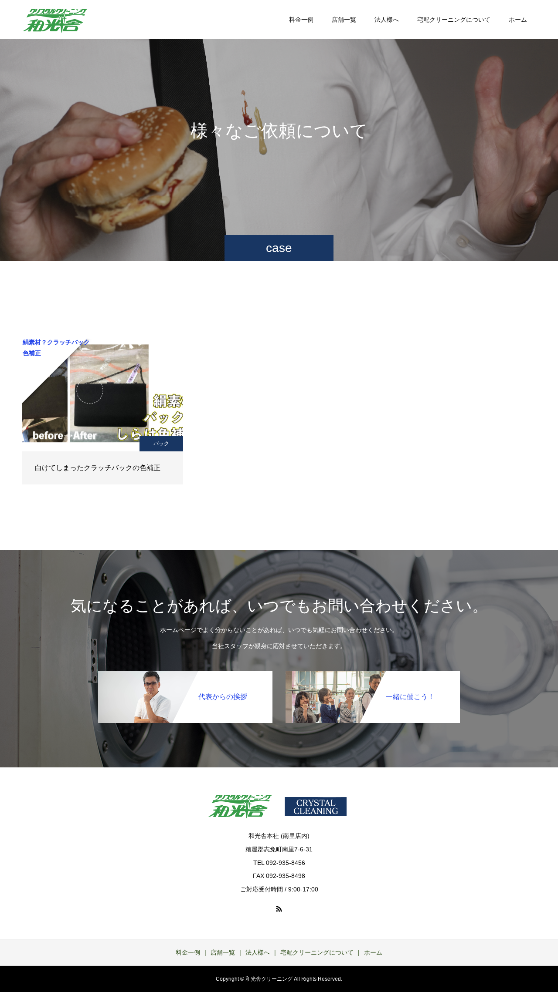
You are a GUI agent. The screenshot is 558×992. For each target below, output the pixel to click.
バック (161, 444)
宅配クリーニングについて (453, 19)
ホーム (518, 19)
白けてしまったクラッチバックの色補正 (97, 467)
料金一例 (301, 19)
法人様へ (386, 19)
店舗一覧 (344, 19)
